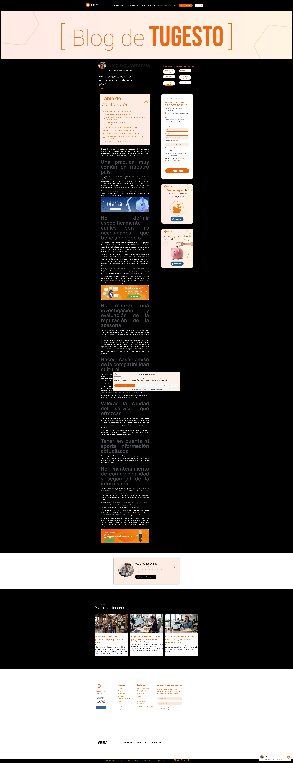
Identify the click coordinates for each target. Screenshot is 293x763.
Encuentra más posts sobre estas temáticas (118, 112)
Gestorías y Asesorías (132, 5)
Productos (151, 5)
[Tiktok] (185, 760)
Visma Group (127, 742)
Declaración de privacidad (148, 389)
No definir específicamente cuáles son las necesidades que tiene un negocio (125, 118)
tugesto (137, 513)
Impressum (159, 389)
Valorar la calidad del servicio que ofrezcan (120, 130)
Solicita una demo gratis (145, 577)
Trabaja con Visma (155, 742)
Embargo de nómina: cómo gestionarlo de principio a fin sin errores (109, 639)
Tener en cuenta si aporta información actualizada (122, 133)
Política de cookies (136, 389)
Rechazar (146, 385)
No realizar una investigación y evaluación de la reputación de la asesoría (126, 123)
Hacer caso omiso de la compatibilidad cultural (121, 127)
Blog (175, 5)
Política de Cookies (160, 760)
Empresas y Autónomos (117, 5)
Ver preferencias (168, 385)
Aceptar (125, 385)
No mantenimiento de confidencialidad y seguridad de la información (124, 137)
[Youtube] (178, 760)
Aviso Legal (177, 160)
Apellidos (168, 133)
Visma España (141, 742)
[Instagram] (182, 760)
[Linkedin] (175, 760)
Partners (143, 5)
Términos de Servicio (180, 163)
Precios (160, 5)
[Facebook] (188, 760)
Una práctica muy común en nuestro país (117, 114)
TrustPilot (143, 340)
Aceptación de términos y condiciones (174, 149)
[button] (146, 101)
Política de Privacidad (169, 163)
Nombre (168, 126)
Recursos (168, 5)
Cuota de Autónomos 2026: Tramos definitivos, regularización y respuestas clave (181, 639)
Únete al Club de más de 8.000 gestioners (117, 141)
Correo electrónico (172, 141)
